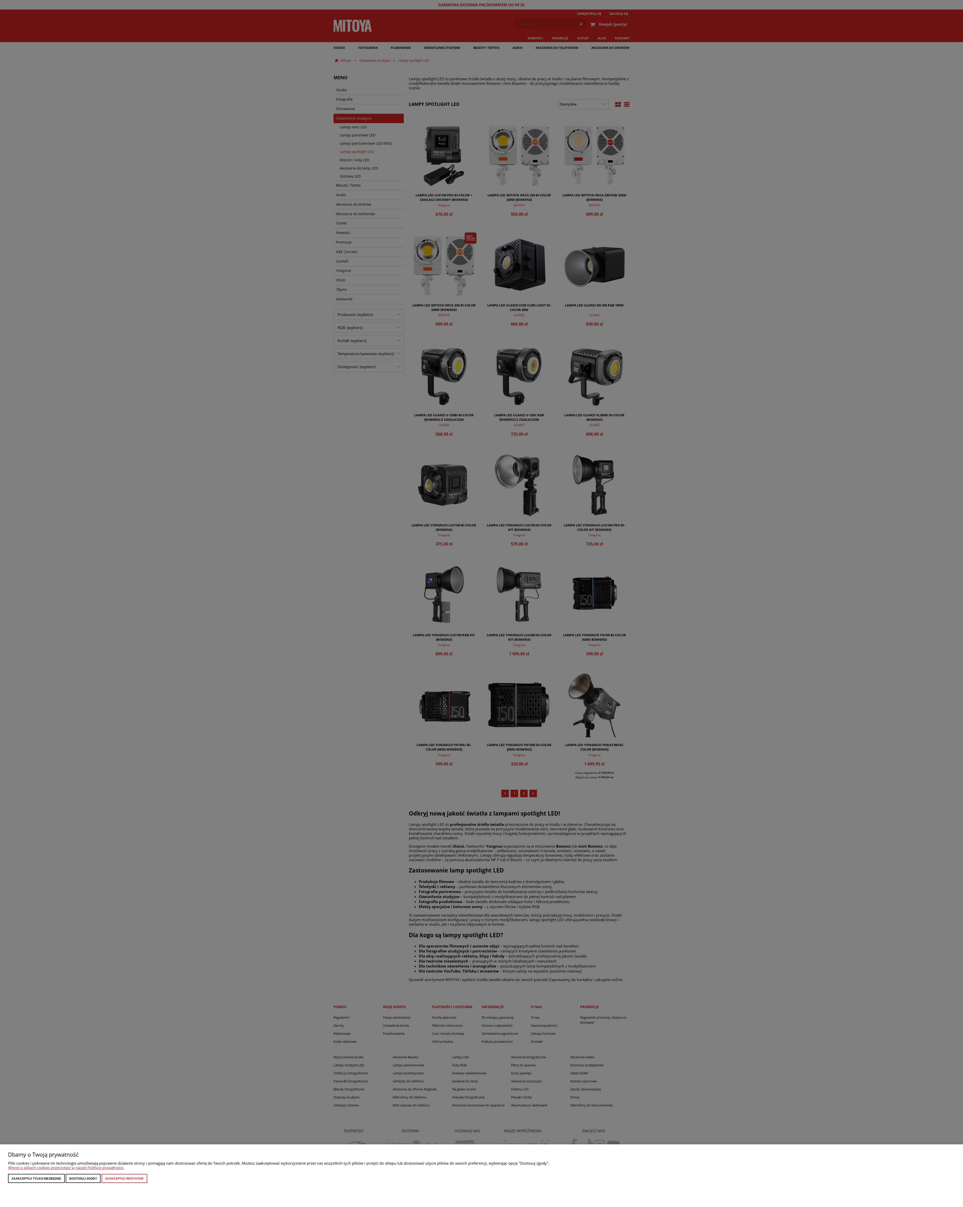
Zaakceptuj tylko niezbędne (36, 1178)
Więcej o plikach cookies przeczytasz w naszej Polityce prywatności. (66, 1167)
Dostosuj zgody (83, 1178)
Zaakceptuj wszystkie (124, 1178)
